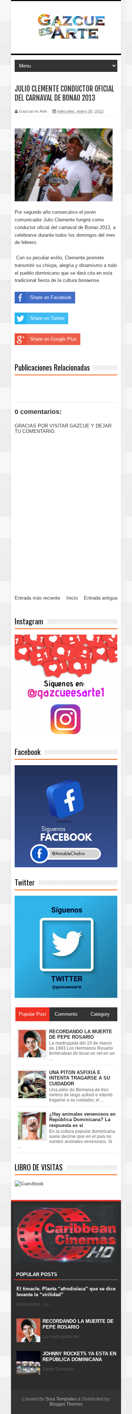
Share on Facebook (51, 297)
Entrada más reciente (37, 598)
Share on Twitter (47, 318)
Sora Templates (61, 1399)
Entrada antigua (100, 598)
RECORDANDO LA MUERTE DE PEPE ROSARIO (78, 1324)
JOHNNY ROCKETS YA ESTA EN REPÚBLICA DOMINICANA (79, 1356)
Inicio (72, 598)
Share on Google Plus (53, 339)
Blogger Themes (66, 1404)
